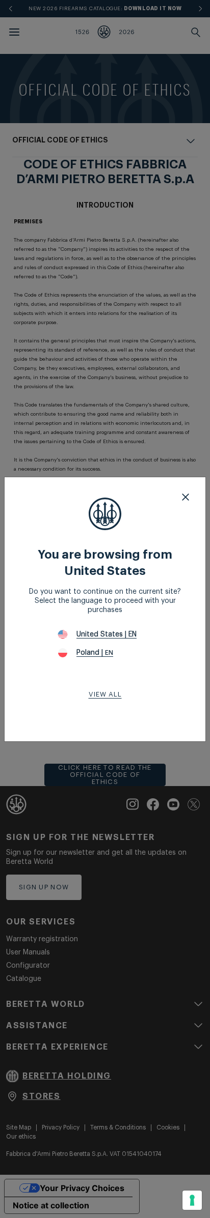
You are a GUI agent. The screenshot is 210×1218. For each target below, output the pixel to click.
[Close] (185, 497)
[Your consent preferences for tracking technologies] (192, 1200)
